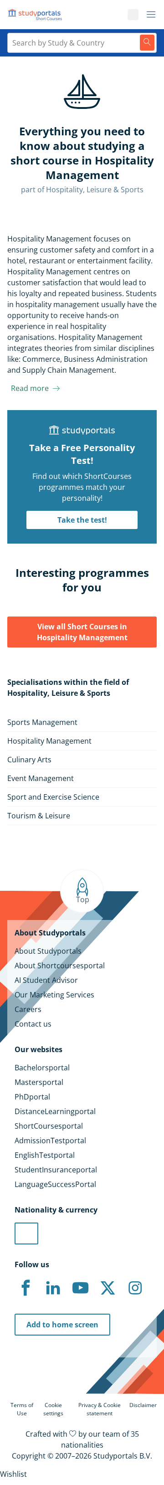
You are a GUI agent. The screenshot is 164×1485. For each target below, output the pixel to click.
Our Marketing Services (54, 995)
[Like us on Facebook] (25, 1288)
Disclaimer (143, 1405)
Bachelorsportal (42, 1068)
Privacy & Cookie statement (99, 1409)
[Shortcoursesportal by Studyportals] (36, 14)
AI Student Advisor (46, 980)
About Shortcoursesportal (60, 966)
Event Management (40, 778)
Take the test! (82, 520)
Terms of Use (21, 1409)
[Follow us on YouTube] (80, 1288)
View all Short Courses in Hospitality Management (82, 632)
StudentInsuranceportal (56, 1170)
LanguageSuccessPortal (55, 1184)
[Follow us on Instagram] (135, 1288)
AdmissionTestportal (50, 1141)
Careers (28, 1009)
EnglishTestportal (45, 1155)
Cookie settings (53, 1409)
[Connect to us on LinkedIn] (53, 1288)
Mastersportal (39, 1082)
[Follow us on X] (107, 1288)
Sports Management (42, 722)
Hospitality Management (49, 741)
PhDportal (32, 1097)
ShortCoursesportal (49, 1126)
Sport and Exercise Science (53, 797)
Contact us (33, 1024)
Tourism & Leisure (38, 816)
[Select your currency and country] (26, 1233)
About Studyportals (48, 951)
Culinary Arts (29, 760)
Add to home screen (62, 1325)
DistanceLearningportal (55, 1111)
